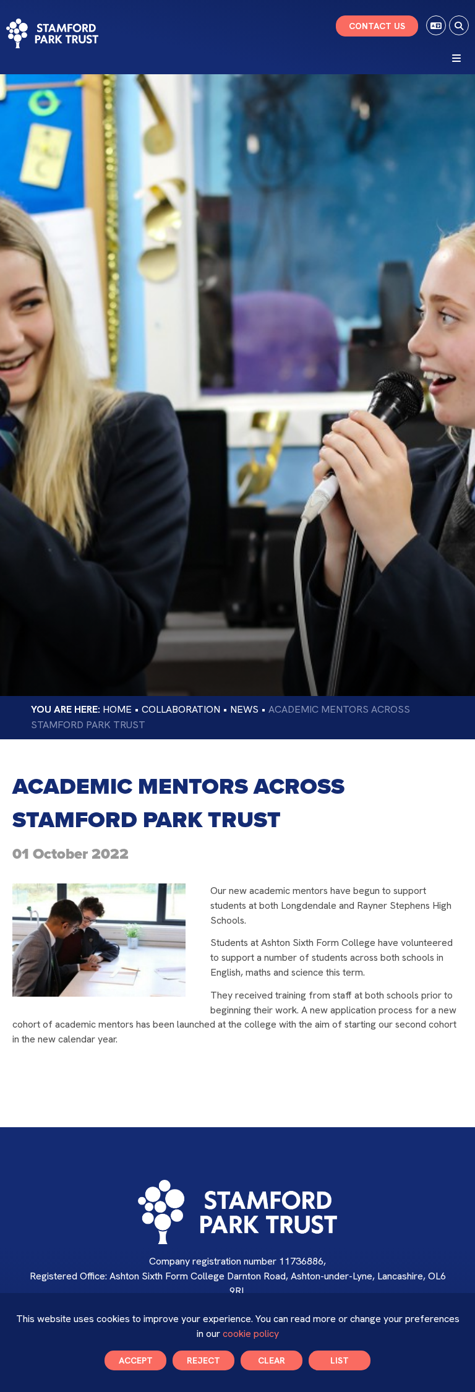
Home (117, 709)
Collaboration (181, 709)
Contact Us (377, 26)
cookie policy (251, 1333)
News (244, 709)
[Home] (52, 33)
